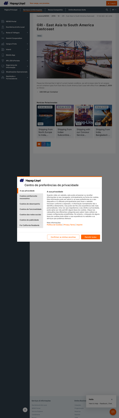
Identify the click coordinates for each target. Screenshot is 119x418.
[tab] (30, 190)
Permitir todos (90, 237)
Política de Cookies (54, 225)
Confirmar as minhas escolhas (63, 237)
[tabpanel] (73, 208)
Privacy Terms (69, 225)
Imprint (79, 225)
